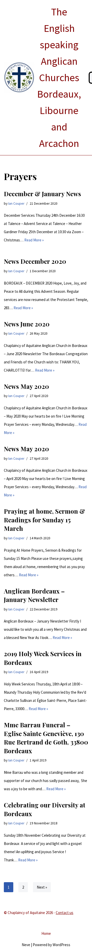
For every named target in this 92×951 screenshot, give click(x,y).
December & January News (42, 194)
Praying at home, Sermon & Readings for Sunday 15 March (44, 519)
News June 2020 (27, 324)
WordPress (61, 944)
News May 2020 (26, 386)
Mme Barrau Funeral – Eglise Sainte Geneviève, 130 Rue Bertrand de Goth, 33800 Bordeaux (46, 738)
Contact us (64, 912)
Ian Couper (16, 203)
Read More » (34, 240)
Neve (26, 944)
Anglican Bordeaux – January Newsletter (34, 595)
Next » (42, 887)
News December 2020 (35, 261)
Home (46, 933)
